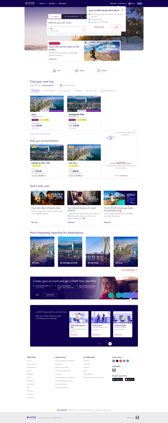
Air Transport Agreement (61, 387)
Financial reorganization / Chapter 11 (65, 377)
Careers (85, 371)
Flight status (30, 374)
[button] (43, 3)
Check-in (29, 377)
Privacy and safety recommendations (64, 361)
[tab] (54, 16)
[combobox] (66, 31)
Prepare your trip (31, 367)
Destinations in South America (103, 410)
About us (29, 361)
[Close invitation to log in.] (122, 9)
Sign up (29, 387)
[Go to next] (110, 344)
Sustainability (30, 397)
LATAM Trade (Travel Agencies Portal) (93, 377)
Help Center (30, 391)
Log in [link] (140, 4)
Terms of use (58, 374)
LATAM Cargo (86, 364)
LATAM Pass (86, 361)
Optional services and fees (62, 367)
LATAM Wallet (30, 384)
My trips (29, 371)
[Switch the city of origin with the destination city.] (84, 30)
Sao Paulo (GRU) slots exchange (63, 381)
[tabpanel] (84, 27)
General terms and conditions (39, 134)
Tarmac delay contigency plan (63, 371)
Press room (30, 394)
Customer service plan (61, 384)
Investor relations (87, 374)
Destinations (30, 381)
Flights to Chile (73, 410)
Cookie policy (58, 364)
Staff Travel (86, 367)
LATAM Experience (31, 364)
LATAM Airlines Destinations (86, 410)
